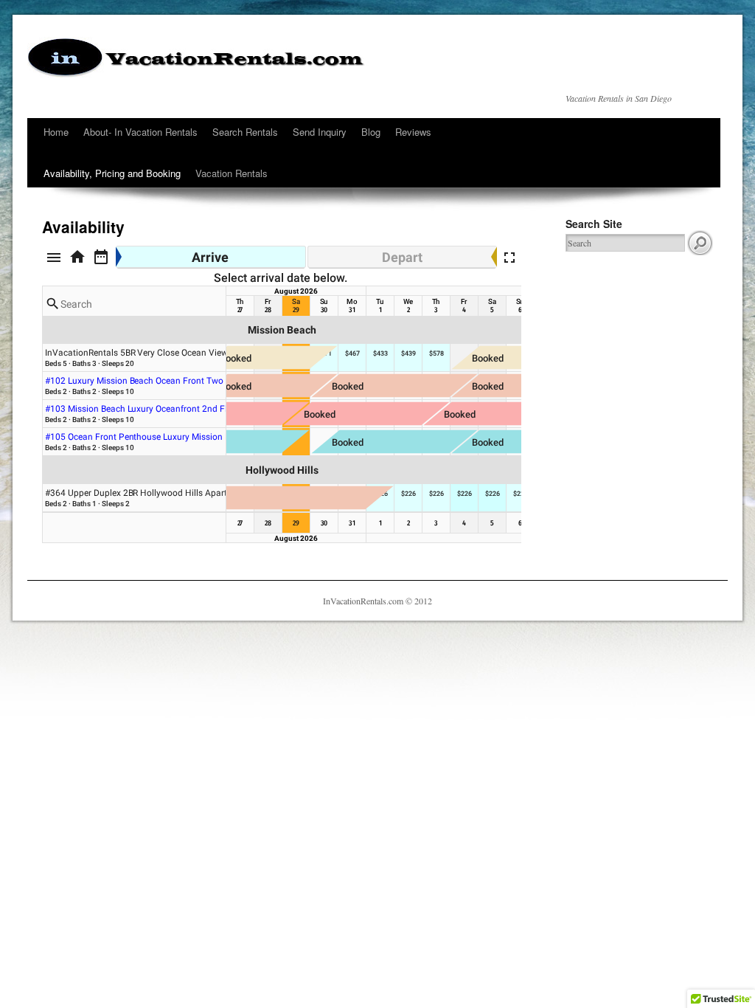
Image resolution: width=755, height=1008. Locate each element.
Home (56, 132)
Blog (370, 132)
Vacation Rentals (231, 173)
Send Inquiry (320, 132)
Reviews (413, 132)
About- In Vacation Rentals (140, 132)
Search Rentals (245, 132)
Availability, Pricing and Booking (112, 173)
